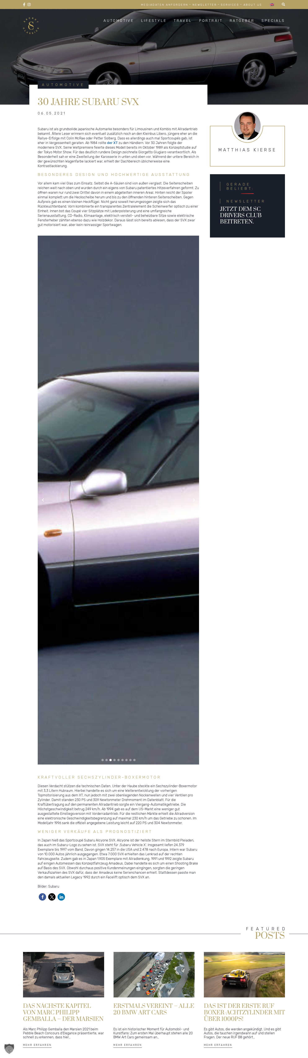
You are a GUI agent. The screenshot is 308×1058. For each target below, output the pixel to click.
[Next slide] (194, 500)
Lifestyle (154, 20)
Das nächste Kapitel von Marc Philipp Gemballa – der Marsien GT (63, 1012)
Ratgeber (242, 20)
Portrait (211, 20)
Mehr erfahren (37, 1045)
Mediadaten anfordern (164, 4)
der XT (112, 143)
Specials (273, 20)
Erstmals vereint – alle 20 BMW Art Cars (153, 1009)
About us (252, 4)
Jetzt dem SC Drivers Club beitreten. (241, 215)
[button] (102, 760)
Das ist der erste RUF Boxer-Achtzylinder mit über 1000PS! (244, 1012)
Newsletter (205, 4)
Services (230, 4)
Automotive (119, 20)
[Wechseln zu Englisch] (272, 4)
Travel (183, 20)
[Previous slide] (43, 500)
